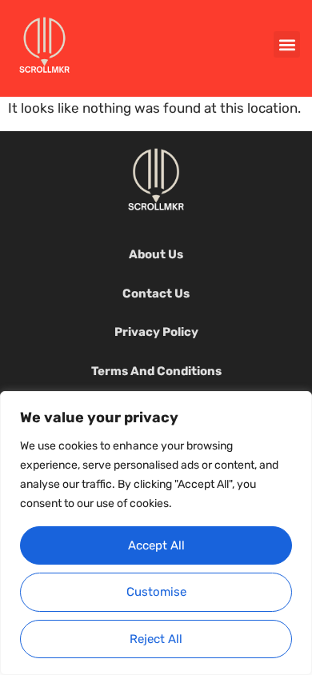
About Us (156, 254)
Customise (156, 592)
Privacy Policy (156, 332)
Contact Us (156, 293)
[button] (287, 44)
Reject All (156, 639)
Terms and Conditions (156, 371)
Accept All (156, 545)
